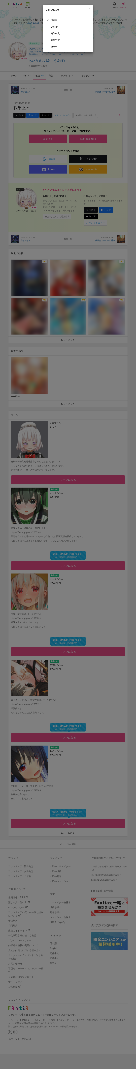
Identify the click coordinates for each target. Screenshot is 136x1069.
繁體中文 (55, 40)
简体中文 (55, 33)
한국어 (54, 46)
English (54, 26)
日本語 (54, 20)
